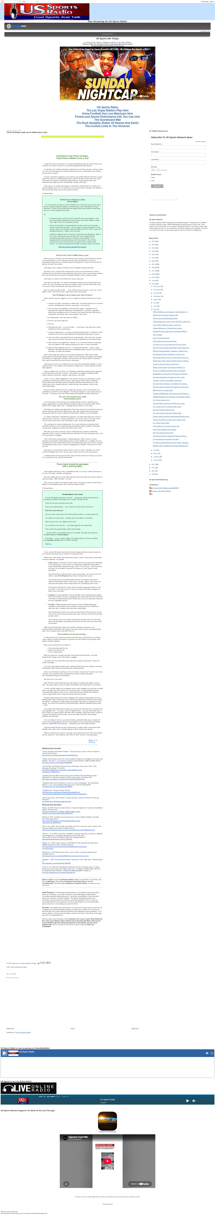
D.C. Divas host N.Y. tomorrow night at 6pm (167, 407)
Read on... (48, 544)
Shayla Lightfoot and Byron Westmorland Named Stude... (171, 416)
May (155, 309)
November (156, 290)
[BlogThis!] (43, 963)
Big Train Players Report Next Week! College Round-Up (171, 348)
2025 (153, 245)
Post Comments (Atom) (23, 1032)
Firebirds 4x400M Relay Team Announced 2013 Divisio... (171, 393)
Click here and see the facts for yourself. (72, 247)
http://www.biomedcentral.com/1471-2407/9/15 (57, 839)
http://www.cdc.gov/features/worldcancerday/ (56, 801)
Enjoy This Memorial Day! (161, 338)
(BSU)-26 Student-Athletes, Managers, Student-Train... (170, 351)
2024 (153, 248)
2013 (153, 284)
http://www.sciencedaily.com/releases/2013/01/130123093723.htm (63, 779)
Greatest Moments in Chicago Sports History (167, 328)
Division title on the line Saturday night (165, 315)
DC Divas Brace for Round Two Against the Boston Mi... (171, 387)
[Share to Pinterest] (50, 963)
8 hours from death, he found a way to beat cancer (169, 420)
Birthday (154, 167)
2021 (153, 258)
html (153, 177)
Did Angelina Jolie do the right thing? (165, 341)
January (156, 460)
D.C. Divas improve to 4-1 (161, 400)
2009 (153, 474)
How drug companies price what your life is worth (169, 377)
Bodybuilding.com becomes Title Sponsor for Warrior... (170, 374)
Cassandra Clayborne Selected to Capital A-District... (170, 436)
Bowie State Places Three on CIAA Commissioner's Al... (171, 357)
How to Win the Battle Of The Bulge (164, 429)
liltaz (151, 494)
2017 (153, 271)
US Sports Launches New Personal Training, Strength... (171, 443)
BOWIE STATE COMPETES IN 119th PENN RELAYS (170, 446)
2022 (153, 254)
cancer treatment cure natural (19, 967)
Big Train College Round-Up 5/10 (163, 410)
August (155, 299)
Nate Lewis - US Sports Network (160, 491)
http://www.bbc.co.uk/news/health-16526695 (56, 863)
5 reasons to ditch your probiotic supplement (167, 380)
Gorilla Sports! (119, 46)
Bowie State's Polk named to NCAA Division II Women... (171, 361)
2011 (153, 468)
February (156, 457)
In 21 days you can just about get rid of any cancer (169, 344)
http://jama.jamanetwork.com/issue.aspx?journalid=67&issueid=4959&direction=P (68, 830)
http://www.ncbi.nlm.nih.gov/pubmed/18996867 (57, 762)
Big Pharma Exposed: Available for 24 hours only (169, 354)
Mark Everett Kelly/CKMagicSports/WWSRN (164, 488)
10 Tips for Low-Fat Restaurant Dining (165, 318)
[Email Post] (38, 963)
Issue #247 (56, 722)
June (155, 306)
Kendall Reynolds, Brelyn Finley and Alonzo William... (170, 331)
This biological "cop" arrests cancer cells (166, 426)
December (156, 286)
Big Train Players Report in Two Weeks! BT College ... (170, 384)
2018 (153, 267)
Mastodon (3, 1211)
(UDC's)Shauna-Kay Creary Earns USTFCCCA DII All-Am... (172, 321)
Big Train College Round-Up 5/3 (163, 433)
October (156, 293)
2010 (153, 471)
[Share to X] (45, 963)
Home (73, 1028)
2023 (153, 251)
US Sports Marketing (12, 1211)
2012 (153, 464)
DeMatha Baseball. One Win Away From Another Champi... (172, 397)
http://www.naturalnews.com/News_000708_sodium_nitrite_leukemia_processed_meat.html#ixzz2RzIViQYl (61, 812)
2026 (153, 241)
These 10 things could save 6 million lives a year (169, 403)
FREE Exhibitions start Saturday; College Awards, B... (170, 312)
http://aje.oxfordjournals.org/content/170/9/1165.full (58, 872)
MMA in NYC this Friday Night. (163, 390)
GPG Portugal (157, 335)
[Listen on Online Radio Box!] (212, 1053)
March (155, 453)
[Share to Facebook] (47, 963)
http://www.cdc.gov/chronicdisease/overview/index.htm (60, 755)
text (153, 180)
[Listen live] (4, 1053)
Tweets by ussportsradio (157, 215)
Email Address (156, 144)
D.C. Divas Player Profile (161, 423)
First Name (155, 152)
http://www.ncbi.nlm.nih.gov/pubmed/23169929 (57, 786)
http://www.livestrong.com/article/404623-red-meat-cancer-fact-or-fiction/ (65, 856)
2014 (153, 280)
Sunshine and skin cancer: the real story (166, 364)
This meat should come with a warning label (167, 413)
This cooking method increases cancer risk (167, 325)
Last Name (155, 159)
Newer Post (10, 1028)
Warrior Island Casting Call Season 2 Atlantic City (169, 367)
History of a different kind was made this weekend (169, 371)
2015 (153, 277)
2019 (153, 264)
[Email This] (41, 963)
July (155, 303)
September (157, 296)
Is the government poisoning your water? (166, 439)
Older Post (134, 1028)
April (155, 450)
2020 (153, 261)
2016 (153, 274)
